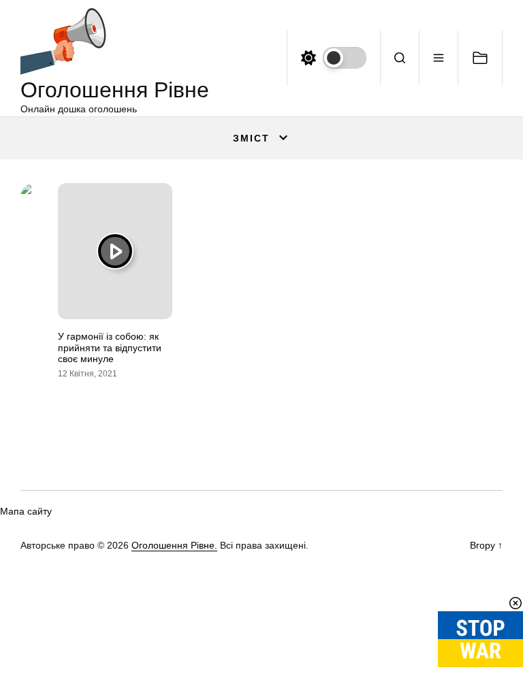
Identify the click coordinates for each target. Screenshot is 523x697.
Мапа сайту (26, 511)
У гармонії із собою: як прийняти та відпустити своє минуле (109, 348)
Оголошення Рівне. (174, 545)
